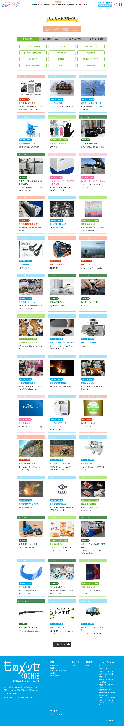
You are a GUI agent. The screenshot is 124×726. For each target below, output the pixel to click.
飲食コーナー (103, 677)
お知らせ (47, 4)
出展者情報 (73, 4)
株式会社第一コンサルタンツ (93, 181)
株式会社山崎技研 (88, 342)
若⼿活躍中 (62, 59)
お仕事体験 (102, 682)
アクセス (84, 4)
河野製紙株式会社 (88, 224)
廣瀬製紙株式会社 (57, 302)
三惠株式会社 (86, 463)
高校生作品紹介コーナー (107, 692)
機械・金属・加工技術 (56, 99)
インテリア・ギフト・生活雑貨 (59, 140)
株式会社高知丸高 (57, 264)
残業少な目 (91, 53)
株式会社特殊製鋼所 (58, 382)
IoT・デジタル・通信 (56, 177)
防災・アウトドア (24, 99)
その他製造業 (85, 140)
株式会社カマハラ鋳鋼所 (29, 503)
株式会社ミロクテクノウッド (62, 342)
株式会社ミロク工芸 (89, 302)
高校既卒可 (91, 65)
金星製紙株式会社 (88, 503)
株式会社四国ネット (27, 463)
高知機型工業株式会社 (59, 224)
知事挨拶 (53, 668)
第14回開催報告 (55, 676)
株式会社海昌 (86, 264)
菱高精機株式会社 (26, 264)
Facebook (120, 4)
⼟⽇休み (62, 46)
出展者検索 (88, 665)
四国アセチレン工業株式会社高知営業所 (31, 182)
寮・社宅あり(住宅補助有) (33, 53)
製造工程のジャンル (50, 39)
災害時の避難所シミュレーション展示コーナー (107, 696)
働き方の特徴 (28, 39)
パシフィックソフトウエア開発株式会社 (62, 182)
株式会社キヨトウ (57, 103)
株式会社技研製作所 (27, 143)
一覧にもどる (60, 644)
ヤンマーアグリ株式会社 (60, 463)
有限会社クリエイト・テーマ (93, 103)
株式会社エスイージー (28, 302)
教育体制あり (62, 53)
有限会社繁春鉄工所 (27, 382)
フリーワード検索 (96, 39)
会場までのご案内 (56, 714)
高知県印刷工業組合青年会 (30, 342)
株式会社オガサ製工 (27, 103)
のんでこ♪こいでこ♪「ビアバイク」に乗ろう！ (106, 702)
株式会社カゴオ (25, 423)
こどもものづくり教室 (106, 674)
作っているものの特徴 (73, 39)
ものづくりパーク (104, 669)
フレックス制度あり (33, 46)
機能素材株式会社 (57, 544)
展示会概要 (54, 665)
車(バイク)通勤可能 (33, 65)
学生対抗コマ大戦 (104, 690)
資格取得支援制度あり (91, 59)
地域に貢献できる (91, 46)
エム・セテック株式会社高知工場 (93, 545)
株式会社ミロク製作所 (28, 627)
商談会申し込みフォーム (104, 4)
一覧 (73, 665)
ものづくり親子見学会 (106, 679)
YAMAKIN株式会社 (58, 587)
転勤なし (62, 65)
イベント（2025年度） (106, 664)
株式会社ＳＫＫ (87, 382)
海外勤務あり (33, 59)
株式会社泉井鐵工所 (58, 503)
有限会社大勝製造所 (58, 143)
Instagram (115, 4)
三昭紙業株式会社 (88, 587)
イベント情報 (58, 4)
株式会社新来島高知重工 (29, 224)
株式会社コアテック (58, 423)
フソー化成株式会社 (89, 143)
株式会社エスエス (88, 423)
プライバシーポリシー (113, 720)
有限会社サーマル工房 (28, 544)
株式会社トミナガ (57, 627)
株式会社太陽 (24, 587)
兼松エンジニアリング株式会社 (93, 628)
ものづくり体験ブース (106, 671)
